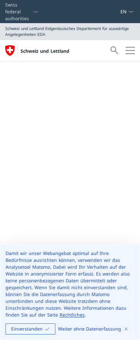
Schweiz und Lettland (45, 51)
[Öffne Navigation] (130, 50)
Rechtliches (72, 315)
